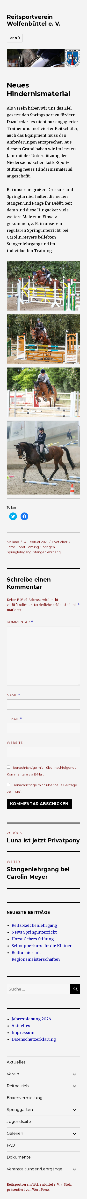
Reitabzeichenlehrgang (34, 925)
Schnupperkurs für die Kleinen (42, 945)
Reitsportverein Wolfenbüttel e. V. (33, 20)
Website (15, 742)
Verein (13, 1074)
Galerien (15, 1133)
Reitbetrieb (18, 1086)
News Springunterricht (34, 932)
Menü (14, 38)
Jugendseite (19, 1121)
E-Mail (14, 719)
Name (13, 695)
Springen (47, 547)
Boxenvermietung (25, 1097)
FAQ (11, 1145)
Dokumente (19, 1157)
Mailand (13, 542)
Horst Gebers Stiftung (33, 938)
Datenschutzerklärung (34, 1039)
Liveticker (59, 542)
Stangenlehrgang (47, 552)
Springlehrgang (19, 552)
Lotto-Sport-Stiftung (23, 547)
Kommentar (20, 622)
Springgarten (20, 1109)
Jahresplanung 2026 (31, 1018)
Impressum (23, 1032)
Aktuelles (21, 1025)
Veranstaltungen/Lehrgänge (34, 1169)
